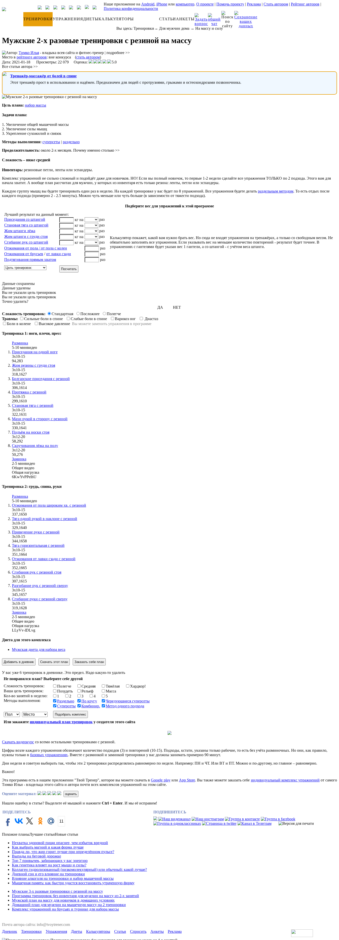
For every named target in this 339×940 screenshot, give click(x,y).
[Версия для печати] (296, 823)
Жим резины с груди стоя (33, 365)
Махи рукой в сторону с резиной (40, 419)
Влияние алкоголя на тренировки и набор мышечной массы (63, 878)
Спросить (138, 931)
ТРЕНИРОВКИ (38, 19)
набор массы (35, 105)
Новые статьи (66, 834)
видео (32, 347)
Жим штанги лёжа (19, 231)
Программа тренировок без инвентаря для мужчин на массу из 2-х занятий (75, 896)
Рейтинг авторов (305, 4)
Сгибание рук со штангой (26, 242)
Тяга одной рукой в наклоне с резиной (44, 519)
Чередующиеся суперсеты (128, 701)
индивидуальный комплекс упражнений (285, 780)
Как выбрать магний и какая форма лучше (48, 847)
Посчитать (69, 269)
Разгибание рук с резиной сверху (40, 585)
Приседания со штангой (24, 219)
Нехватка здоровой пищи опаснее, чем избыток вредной (60, 843)
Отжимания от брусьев (23, 254)
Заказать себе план (89, 662)
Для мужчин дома (174, 28)
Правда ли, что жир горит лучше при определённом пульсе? (63, 852)
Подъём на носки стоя (30, 432)
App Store (187, 780)
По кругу (89, 701)
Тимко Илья (29, 53)
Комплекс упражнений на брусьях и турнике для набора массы (65, 909)
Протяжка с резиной (29, 392)
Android (147, 4)
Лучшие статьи (42, 834)
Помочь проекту (230, 4)
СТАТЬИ (167, 19)
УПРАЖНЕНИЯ (68, 19)
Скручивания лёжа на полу (35, 445)
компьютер (185, 4)
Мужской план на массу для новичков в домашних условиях (63, 900)
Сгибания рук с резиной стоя (36, 572)
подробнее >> (118, 53)
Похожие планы (15, 834)
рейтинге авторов (32, 57)
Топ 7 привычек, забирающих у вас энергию (50, 860)
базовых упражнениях (49, 755)
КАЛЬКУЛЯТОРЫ (116, 19)
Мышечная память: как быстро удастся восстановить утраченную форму (73, 883)
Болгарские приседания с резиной (41, 379)
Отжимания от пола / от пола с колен (35, 248)
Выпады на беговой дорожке (36, 856)
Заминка (19, 459)
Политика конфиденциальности (131, 8)
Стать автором (276, 4)
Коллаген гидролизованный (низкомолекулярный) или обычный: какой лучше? (79, 869)
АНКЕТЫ (185, 19)
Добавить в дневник (19, 662)
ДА (160, 307)
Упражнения (56, 931)
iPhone (161, 4)
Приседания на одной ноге (35, 352)
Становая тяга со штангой (26, 225)
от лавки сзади (58, 254)
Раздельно (65, 701)
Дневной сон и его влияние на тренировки (48, 874)
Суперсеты (66, 706)
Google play (160, 780)
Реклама (254, 4)
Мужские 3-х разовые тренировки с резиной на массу (57, 891)
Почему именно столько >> (96, 150)
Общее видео (23, 468)
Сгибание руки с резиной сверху (40, 599)
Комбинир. (90, 706)
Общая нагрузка (25, 472)
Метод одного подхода (125, 706)
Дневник (9, 931)
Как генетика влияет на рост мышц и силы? (49, 865)
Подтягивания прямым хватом (30, 259)
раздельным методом (275, 191)
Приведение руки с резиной (36, 532)
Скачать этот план (54, 662)
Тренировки (144, 28)
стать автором (88, 57)
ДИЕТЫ (91, 19)
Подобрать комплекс (70, 714)
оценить (71, 794)
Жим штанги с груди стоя (26, 236)
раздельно (71, 142)
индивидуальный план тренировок (61, 722)
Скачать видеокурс (18, 742)
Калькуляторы (98, 931)
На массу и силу (209, 28)
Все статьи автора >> (20, 66)
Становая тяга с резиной (32, 405)
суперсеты (51, 142)
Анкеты (157, 931)
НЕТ (177, 307)
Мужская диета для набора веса (38, 649)
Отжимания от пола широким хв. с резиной (49, 505)
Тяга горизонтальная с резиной (38, 545)
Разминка (20, 343)
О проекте (205, 4)
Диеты (76, 931)
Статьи (120, 931)
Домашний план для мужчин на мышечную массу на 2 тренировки (69, 905)
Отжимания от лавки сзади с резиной (43, 559)
